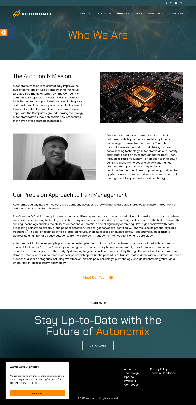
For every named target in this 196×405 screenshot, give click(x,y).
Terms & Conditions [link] (163, 373)
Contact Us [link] (131, 384)
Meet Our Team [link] (95, 277)
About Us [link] (130, 369)
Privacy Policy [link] (158, 369)
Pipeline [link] (129, 377)
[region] (37, 380)
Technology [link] (131, 373)
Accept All (37, 393)
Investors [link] (130, 381)
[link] (3, 32)
